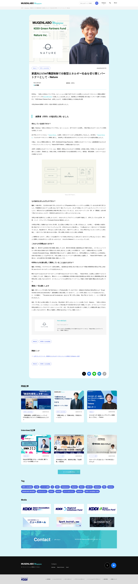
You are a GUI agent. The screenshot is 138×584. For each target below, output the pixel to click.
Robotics (110, 487)
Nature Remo (52, 135)
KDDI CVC (89, 487)
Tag (110, 3)
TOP (22, 8)
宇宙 (104, 487)
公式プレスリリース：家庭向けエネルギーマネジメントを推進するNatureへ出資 (57, 356)
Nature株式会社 (47, 97)
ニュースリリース (57, 579)
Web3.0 (34, 68)
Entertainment (65, 487)
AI (52, 487)
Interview (27, 8)
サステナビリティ (42, 491)
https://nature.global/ (62, 324)
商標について (114, 579)
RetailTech (79, 491)
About (115, 3)
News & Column (60, 567)
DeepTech (74, 487)
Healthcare (97, 487)
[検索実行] (96, 3)
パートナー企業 (45, 487)
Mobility (58, 491)
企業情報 (48, 579)
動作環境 (106, 579)
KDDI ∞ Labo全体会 (44, 68)
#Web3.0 (35, 341)
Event (67, 567)
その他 (36, 487)
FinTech (51, 491)
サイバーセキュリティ (69, 491)
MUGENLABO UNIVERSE (28, 491)
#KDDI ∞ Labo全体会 (45, 341)
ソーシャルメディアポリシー (94, 579)
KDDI (57, 487)
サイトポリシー (68, 579)
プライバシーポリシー (80, 579)
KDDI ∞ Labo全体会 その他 (92, 491)
